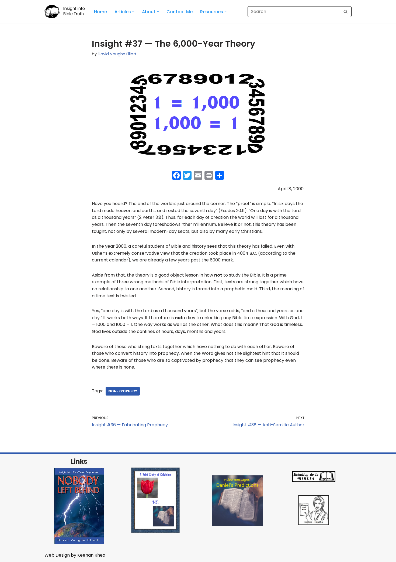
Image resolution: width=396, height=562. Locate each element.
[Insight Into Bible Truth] (64, 11)
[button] (133, 12)
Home (100, 12)
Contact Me (179, 12)
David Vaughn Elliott (117, 54)
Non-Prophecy (122, 391)
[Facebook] (176, 176)
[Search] (345, 11)
